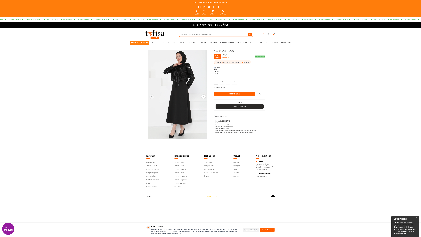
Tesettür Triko (179, 173)
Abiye (154, 43)
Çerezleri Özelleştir (251, 230)
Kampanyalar (208, 166)
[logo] (155, 33)
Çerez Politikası (151, 187)
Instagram (236, 166)
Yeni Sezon (191, 43)
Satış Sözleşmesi (152, 173)
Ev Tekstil (177, 187)
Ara (250, 34)
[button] (152, 97)
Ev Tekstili (264, 43)
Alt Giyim (253, 43)
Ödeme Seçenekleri (211, 173)
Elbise (162, 43)
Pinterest (236, 176)
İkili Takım (172, 43)
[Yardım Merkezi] (263, 34)
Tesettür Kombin (180, 169)
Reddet (194, 231)
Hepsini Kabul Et (267, 230)
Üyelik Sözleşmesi (152, 169)
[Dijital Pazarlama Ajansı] (211, 196)
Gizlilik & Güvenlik (152, 180)
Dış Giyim (213, 43)
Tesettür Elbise (179, 166)
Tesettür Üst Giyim (180, 176)
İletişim (206, 176)
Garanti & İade (151, 176)
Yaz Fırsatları (139, 43)
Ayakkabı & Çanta (227, 43)
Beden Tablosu (209, 169)
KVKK (148, 183)
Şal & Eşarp (242, 43)
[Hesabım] (268, 34)
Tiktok (235, 169)
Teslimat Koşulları (152, 166)
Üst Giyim (203, 43)
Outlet (275, 43)
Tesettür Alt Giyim (180, 183)
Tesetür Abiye (179, 162)
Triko (181, 43)
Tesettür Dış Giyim (180, 180)
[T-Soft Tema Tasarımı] (273, 196)
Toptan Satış (208, 162)
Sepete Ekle (234, 94)
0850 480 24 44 (261, 176)
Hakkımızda (150, 162)
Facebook (236, 162)
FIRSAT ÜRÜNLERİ (8, 228)
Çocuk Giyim (286, 43)
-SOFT (148, 196)
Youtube (236, 173)
